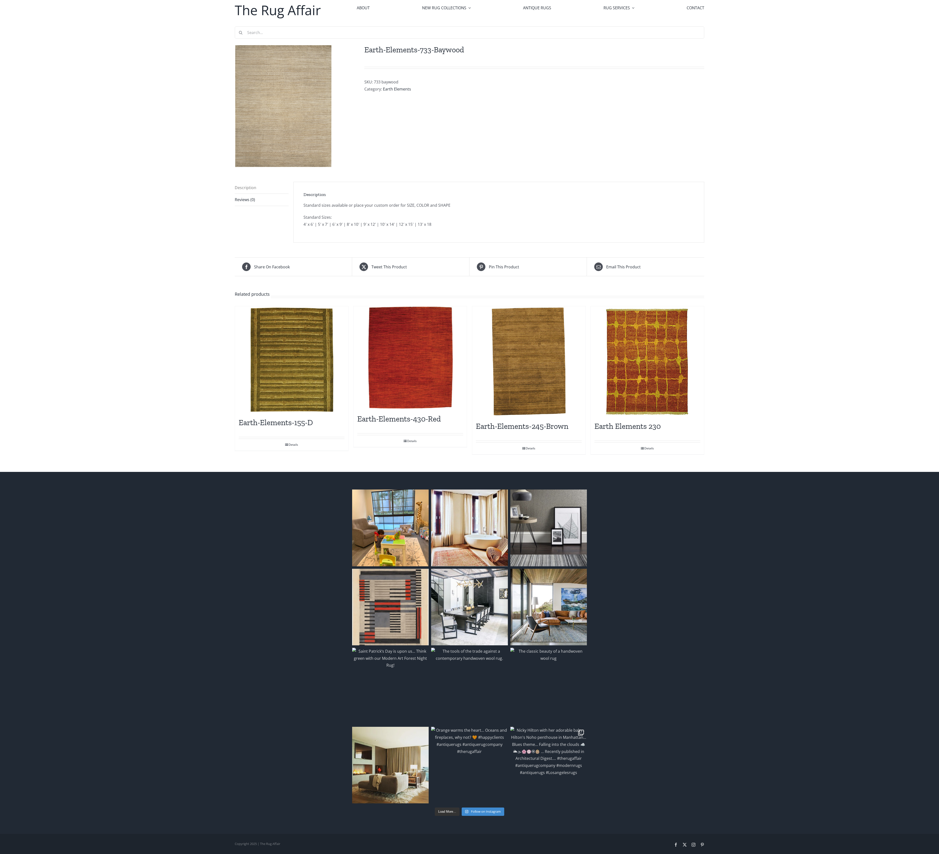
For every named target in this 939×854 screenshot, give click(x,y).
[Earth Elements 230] (647, 361)
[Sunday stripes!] (548, 528)
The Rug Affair (278, 10)
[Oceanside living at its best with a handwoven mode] (548, 607)
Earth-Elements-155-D (276, 422)
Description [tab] (245, 187)
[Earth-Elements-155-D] (291, 359)
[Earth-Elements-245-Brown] (528, 361)
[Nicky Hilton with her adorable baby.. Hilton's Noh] (548, 765)
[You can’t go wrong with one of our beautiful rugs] (469, 607)
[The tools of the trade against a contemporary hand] (469, 686)
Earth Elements (397, 89)
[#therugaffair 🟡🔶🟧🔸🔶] (469, 528)
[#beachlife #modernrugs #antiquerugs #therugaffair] (390, 765)
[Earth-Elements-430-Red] (410, 357)
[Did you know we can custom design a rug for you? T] (390, 607)
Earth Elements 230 (627, 426)
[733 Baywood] (296, 106)
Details (293, 445)
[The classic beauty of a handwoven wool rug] (548, 686)
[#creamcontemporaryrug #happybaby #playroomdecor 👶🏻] (390, 528)
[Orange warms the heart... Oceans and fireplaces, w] (469, 765)
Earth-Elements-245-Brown (522, 426)
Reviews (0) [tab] (245, 199)
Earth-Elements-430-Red (399, 418)
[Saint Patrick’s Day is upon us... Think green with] (390, 686)
